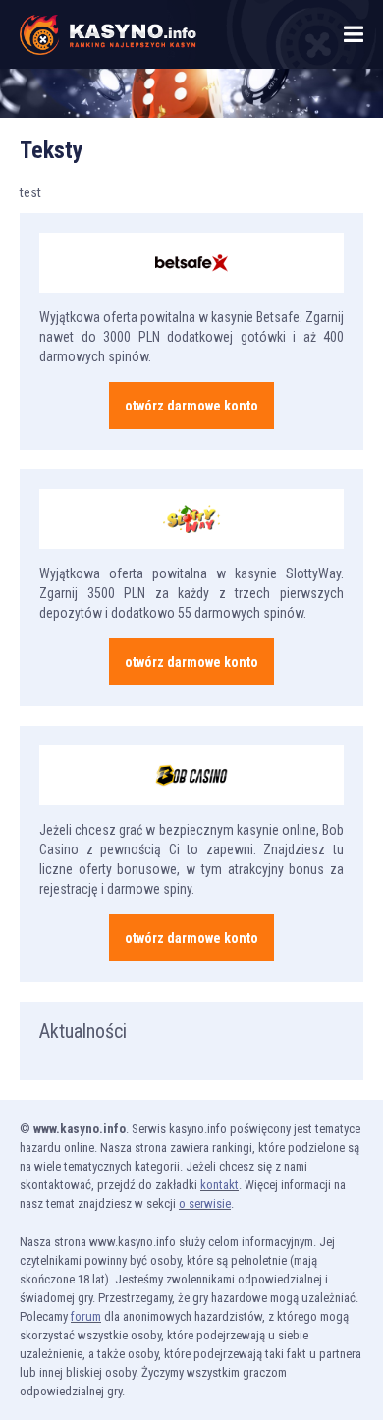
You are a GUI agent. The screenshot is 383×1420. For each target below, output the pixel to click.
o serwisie (205, 1203)
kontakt (219, 1184)
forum (86, 1316)
